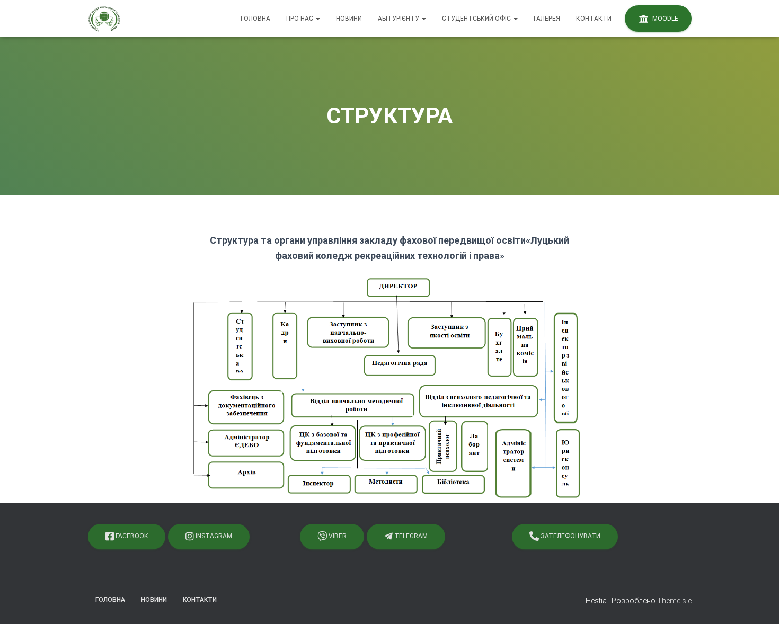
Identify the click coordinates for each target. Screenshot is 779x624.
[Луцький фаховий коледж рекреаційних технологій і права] (104, 18)
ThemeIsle (674, 600)
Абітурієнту (399, 18)
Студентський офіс (477, 18)
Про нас (300, 18)
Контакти (594, 18)
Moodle (664, 18)
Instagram (213, 536)
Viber (337, 536)
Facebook (131, 536)
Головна (255, 18)
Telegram (410, 536)
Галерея (547, 18)
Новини (349, 18)
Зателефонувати (569, 536)
